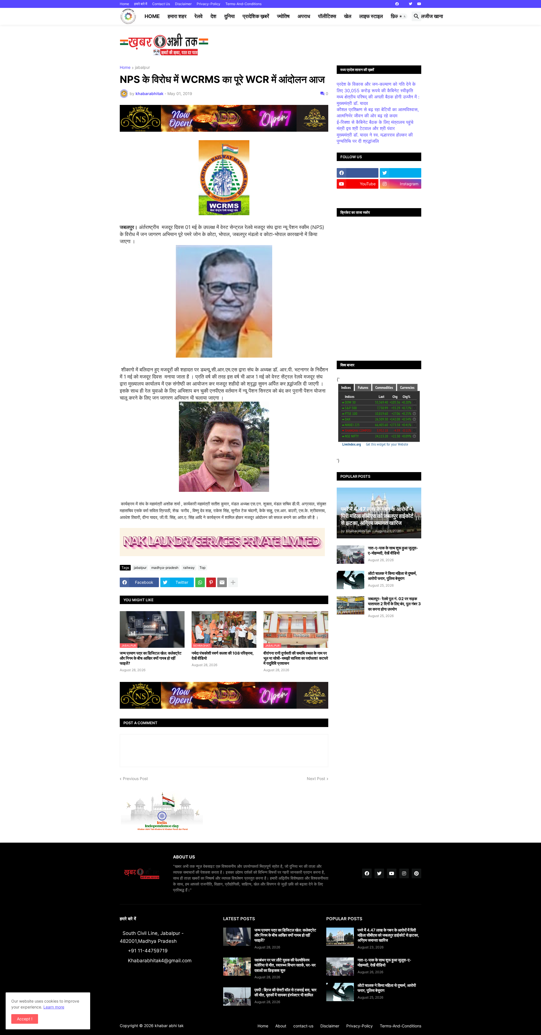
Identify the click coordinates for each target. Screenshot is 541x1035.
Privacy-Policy (208, 4)
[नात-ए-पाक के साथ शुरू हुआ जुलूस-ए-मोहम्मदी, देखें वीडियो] (350, 554)
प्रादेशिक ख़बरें (256, 16)
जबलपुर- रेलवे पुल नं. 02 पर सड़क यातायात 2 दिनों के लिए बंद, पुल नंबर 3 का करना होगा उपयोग (394, 603)
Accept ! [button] (24, 1018)
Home (124, 4)
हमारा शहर (177, 16)
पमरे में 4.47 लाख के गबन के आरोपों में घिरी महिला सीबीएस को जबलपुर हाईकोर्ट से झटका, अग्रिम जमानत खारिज (388, 935)
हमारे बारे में (140, 4)
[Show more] (233, 582)
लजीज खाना (432, 16)
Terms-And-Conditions (243, 4)
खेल (347, 16)
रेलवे (198, 16)
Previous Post (135, 778)
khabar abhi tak (169, 1025)
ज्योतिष (283, 16)
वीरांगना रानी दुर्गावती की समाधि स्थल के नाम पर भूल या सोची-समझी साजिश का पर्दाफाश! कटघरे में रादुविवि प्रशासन (295, 658)
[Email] (222, 582)
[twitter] (410, 4)
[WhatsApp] (200, 582)
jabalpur (142, 67)
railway (189, 567)
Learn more (53, 1007)
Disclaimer (183, 4)
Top (202, 567)
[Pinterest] (211, 582)
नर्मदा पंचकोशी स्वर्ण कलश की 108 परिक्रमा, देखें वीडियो (223, 655)
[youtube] (419, 4)
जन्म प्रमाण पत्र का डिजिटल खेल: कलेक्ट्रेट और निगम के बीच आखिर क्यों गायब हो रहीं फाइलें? (150, 658)
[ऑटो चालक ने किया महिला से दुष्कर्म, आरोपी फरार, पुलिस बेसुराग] (350, 580)
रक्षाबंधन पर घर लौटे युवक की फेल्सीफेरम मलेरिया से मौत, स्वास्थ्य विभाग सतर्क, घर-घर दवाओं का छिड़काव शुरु (285, 964)
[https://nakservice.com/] (357, 195)
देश (213, 16)
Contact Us (161, 4)
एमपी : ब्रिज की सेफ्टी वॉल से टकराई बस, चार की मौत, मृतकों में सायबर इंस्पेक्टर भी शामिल (285, 992)
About (280, 1025)
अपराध (304, 16)
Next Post (316, 778)
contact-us (303, 1025)
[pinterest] (416, 873)
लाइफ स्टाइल (371, 16)
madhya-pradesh (164, 567)
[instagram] (404, 873)
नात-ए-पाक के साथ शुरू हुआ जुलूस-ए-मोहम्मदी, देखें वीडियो (393, 550)
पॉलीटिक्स (327, 16)
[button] (402, 16)
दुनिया (229, 16)
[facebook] (397, 4)
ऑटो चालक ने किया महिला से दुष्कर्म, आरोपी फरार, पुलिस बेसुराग (392, 576)
